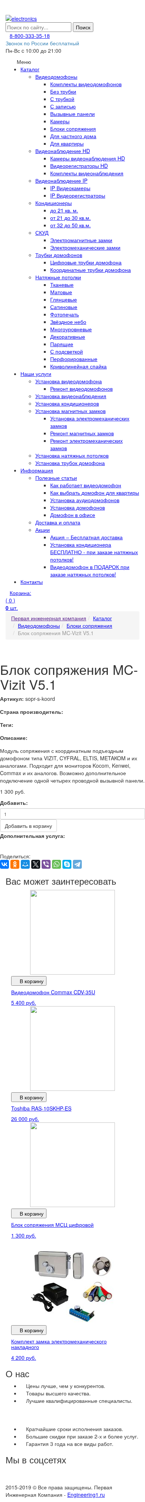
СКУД (41, 232)
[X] (35, 864)
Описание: (14, 737)
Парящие (61, 344)
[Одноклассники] (14, 864)
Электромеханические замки (85, 247)
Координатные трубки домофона (90, 269)
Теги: (6, 724)
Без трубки (63, 91)
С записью (63, 106)
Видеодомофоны (56, 76)
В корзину (31, 981)
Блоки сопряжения (73, 128)
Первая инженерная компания (48, 618)
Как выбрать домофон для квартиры (94, 492)
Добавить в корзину (28, 825)
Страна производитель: (31, 711)
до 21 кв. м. (64, 210)
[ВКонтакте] (4, 864)
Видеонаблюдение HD (62, 151)
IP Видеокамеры (70, 188)
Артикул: (12, 698)
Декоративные (67, 336)
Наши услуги (35, 373)
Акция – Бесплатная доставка (86, 537)
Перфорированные (73, 359)
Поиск (83, 27)
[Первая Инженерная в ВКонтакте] (15, 1479)
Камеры (60, 121)
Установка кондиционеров (67, 403)
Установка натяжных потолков (72, 455)
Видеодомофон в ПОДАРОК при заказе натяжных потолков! (89, 570)
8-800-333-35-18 (30, 35)
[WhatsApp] (56, 864)
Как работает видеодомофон (85, 485)
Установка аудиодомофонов (84, 500)
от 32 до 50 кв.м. (70, 225)
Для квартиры (67, 143)
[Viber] (46, 864)
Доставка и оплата (57, 522)
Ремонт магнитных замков (82, 433)
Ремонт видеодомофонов (81, 388)
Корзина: (18, 600)
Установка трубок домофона (70, 462)
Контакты (31, 581)
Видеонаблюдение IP (61, 180)
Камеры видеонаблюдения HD (87, 158)
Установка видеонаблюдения (70, 396)
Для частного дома (73, 136)
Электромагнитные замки (81, 240)
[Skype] (66, 864)
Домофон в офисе (72, 514)
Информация (36, 470)
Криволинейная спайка (78, 366)
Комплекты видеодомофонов (86, 84)
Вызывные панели (72, 113)
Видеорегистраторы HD (79, 165)
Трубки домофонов (58, 255)
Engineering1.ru (86, 1494)
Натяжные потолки (58, 277)
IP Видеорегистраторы (77, 195)
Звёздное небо (68, 321)
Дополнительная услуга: (32, 835)
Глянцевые (63, 299)
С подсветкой (66, 351)
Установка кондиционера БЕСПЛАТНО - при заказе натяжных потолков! (94, 552)
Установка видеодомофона (68, 381)
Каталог (29, 69)
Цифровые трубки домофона (86, 262)
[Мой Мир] (25, 864)
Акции (42, 529)
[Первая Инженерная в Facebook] (100, 1479)
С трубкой (62, 99)
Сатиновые (63, 307)
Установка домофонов (77, 507)
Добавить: (14, 802)
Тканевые (62, 284)
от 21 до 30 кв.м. (70, 217)
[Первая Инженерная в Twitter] (79, 1479)
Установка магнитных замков (70, 410)
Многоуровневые (71, 329)
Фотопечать (64, 314)
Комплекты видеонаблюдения (86, 173)
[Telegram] (77, 864)
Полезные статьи (56, 477)
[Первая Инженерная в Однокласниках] (36, 1479)
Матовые (61, 292)
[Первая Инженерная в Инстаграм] (58, 1479)
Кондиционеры (53, 203)
